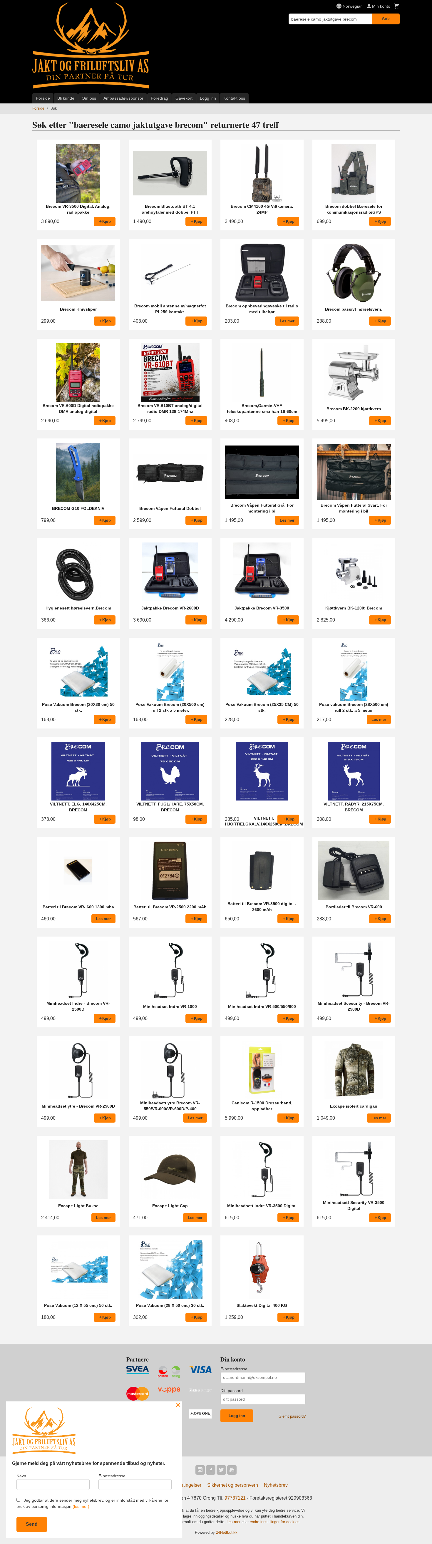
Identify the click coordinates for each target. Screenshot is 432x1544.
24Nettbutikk (226, 1532)
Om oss (89, 98)
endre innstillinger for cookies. (275, 1522)
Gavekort (183, 98)
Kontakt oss (234, 98)
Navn (21, 1475)
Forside (43, 98)
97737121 (235, 1498)
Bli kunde (65, 98)
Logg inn (208, 98)
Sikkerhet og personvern (232, 1485)
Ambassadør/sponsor (123, 98)
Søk (386, 18)
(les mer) (81, 1506)
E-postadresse (233, 1369)
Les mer (234, 1522)
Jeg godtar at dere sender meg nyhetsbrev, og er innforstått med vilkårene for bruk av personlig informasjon (92, 1503)
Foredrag (159, 98)
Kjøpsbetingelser (183, 1485)
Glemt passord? (292, 1416)
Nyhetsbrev (276, 1485)
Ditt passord (231, 1390)
